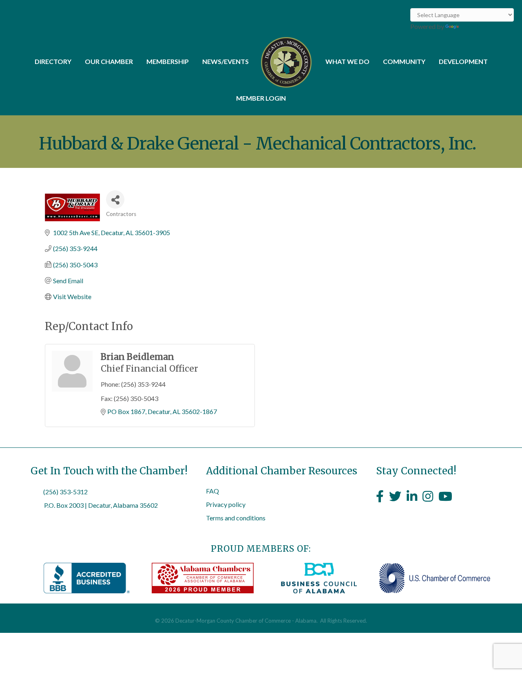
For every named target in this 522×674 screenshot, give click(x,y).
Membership (167, 61)
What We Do (347, 61)
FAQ (212, 491)
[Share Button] (115, 199)
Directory (53, 61)
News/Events (225, 61)
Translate (473, 26)
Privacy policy (226, 504)
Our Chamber (109, 61)
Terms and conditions (235, 518)
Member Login (261, 98)
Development (463, 61)
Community (404, 61)
